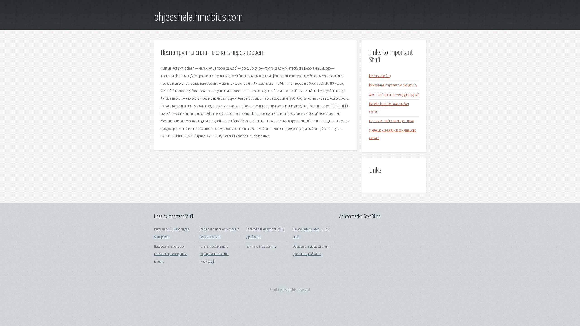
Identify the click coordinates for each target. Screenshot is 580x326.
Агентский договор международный (394, 95)
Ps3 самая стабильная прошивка (391, 121)
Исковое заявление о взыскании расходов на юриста (170, 254)
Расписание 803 (380, 76)
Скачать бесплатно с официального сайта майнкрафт (214, 254)
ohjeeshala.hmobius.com (198, 17)
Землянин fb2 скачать (261, 247)
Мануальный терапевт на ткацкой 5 (393, 85)
